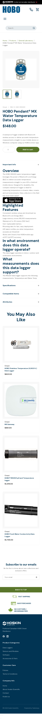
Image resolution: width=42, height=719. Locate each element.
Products (12, 41)
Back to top (21, 590)
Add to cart (28, 149)
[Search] (34, 28)
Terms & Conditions (10, 674)
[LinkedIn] (7, 636)
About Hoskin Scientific (11, 689)
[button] (21, 165)
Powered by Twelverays (31, 708)
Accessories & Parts (10, 658)
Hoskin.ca (6, 697)
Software (6, 655)
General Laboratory (25, 41)
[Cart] (37, 9)
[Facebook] (4, 636)
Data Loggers (8, 648)
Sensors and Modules (11, 651)
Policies (5, 670)
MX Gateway (9, 424)
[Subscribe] (36, 577)
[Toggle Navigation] (5, 18)
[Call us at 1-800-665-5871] (31, 9)
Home (5, 41)
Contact (6, 693)
